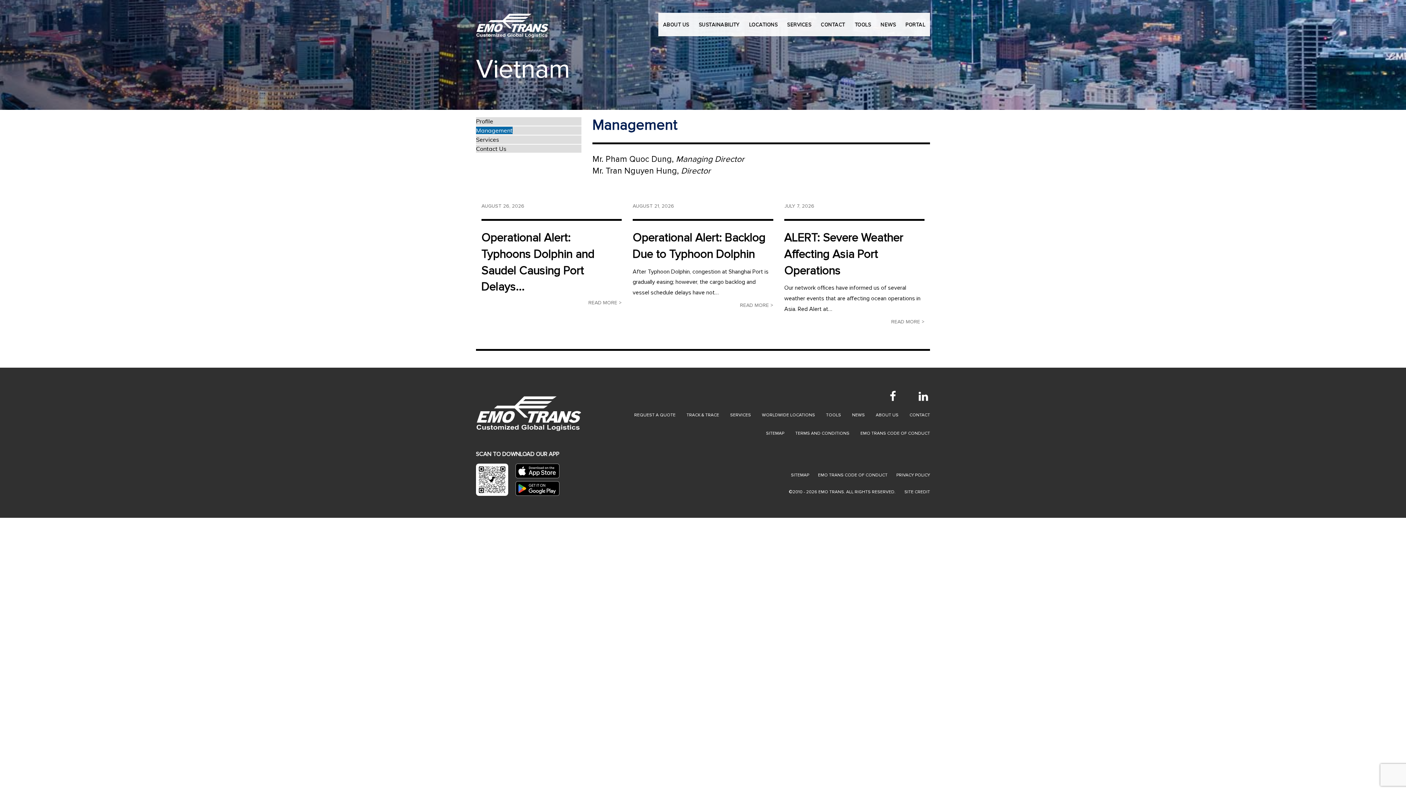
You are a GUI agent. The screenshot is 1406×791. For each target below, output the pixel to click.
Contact (920, 415)
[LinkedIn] (923, 396)
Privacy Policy (913, 475)
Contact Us (491, 148)
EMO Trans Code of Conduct (895, 433)
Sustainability (719, 24)
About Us (676, 24)
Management (494, 130)
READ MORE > (605, 303)
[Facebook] (892, 396)
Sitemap (775, 433)
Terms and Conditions (822, 433)
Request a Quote (655, 415)
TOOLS (863, 24)
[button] (70, 55)
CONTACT (833, 24)
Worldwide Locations (788, 415)
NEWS (888, 24)
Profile (484, 121)
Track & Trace (703, 415)
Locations (763, 24)
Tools (833, 415)
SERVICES (799, 24)
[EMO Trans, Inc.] (512, 22)
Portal (915, 24)
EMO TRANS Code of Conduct (853, 475)
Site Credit (917, 492)
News (858, 415)
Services (487, 139)
